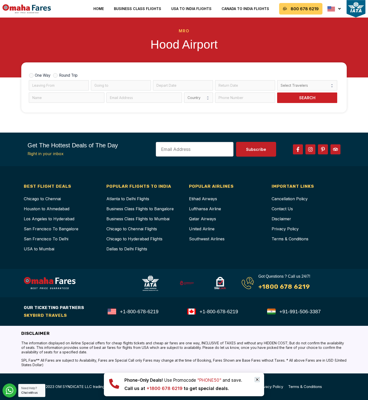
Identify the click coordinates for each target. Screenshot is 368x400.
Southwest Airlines (207, 238)
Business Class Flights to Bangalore (140, 208)
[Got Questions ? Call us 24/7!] (248, 283)
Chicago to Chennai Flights (131, 228)
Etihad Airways (203, 198)
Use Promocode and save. (183, 380)
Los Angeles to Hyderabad (49, 218)
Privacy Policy (285, 228)
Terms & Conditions (290, 238)
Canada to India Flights (245, 9)
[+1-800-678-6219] (112, 311)
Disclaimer (281, 218)
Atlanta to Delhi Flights (127, 198)
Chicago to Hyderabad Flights (134, 238)
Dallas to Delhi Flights (126, 248)
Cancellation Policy (290, 198)
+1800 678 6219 (284, 286)
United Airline (202, 228)
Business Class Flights (137, 9)
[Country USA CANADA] (198, 97)
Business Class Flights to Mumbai (137, 218)
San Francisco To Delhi (46, 238)
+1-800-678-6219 (139, 311)
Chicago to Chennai (42, 198)
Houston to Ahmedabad (46, 208)
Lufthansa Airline (205, 208)
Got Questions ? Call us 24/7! (284, 276)
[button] (257, 379)
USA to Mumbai (39, 248)
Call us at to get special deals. (176, 388)
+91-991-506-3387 (300, 311)
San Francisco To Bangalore (51, 228)
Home (98, 9)
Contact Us (282, 208)
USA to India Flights (191, 9)
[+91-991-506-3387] (271, 311)
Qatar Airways (202, 218)
